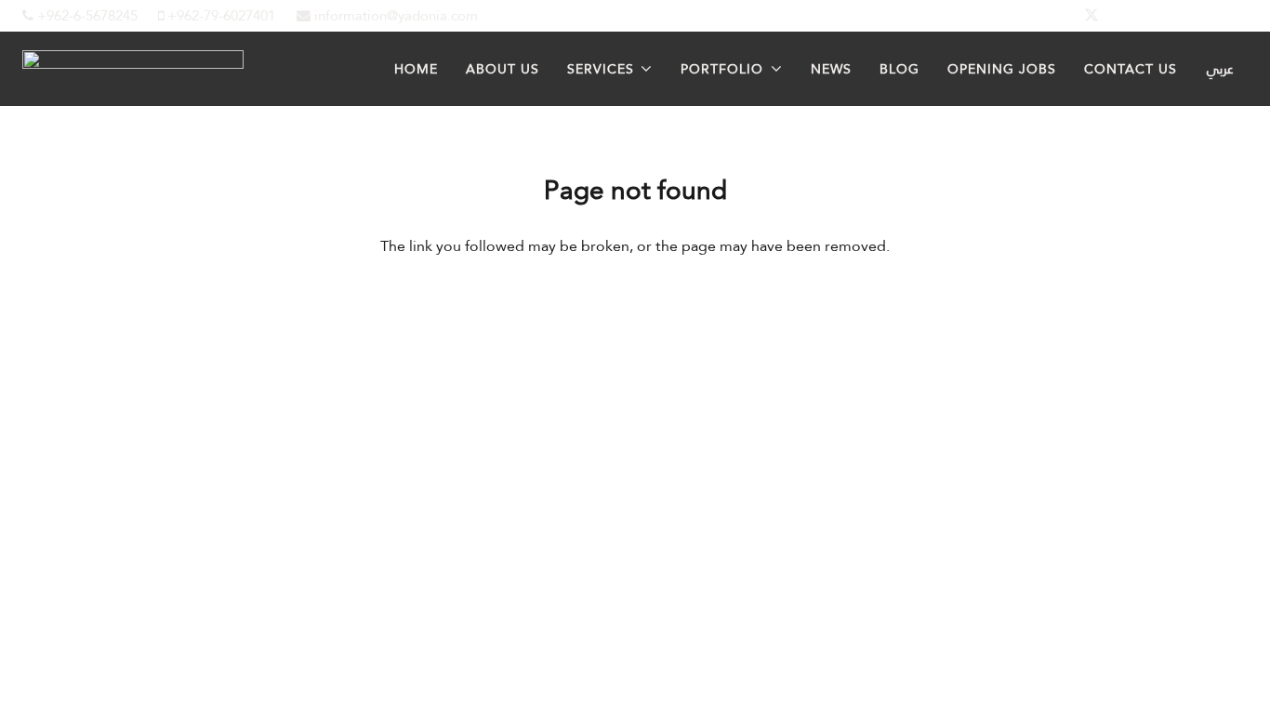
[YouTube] (1225, 16)
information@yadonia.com (394, 16)
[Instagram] (1181, 16)
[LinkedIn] (1136, 16)
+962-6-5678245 (85, 16)
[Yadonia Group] (133, 63)
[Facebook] (1047, 16)
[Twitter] (1091, 16)
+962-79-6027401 (219, 16)
